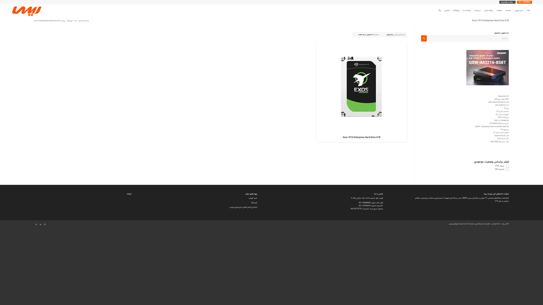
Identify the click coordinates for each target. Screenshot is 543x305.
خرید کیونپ (253, 198)
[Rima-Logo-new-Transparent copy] (26, 10)
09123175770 (356, 208)
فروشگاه (254, 202)
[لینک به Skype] (45, 224)
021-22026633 (524, 2)
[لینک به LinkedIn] (40, 224)
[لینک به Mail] (36, 224)
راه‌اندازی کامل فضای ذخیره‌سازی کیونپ (243, 207)
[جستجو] (439, 10)
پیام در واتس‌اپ (507, 2)
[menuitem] (528, 10)
